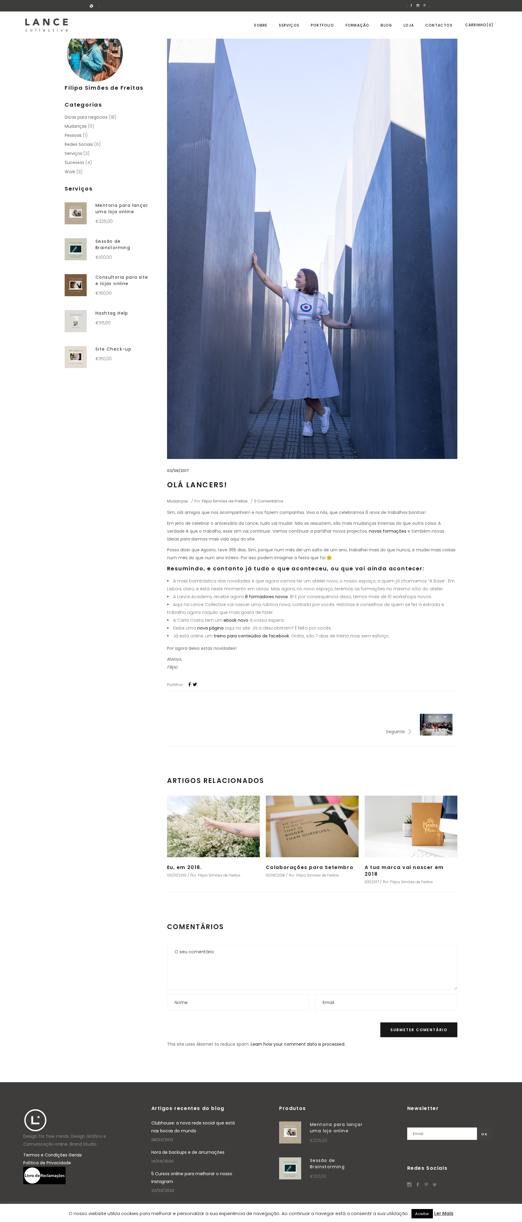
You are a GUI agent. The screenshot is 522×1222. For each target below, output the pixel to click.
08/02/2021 (162, 1140)
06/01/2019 (176, 875)
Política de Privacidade (47, 1163)
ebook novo (236, 620)
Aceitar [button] (422, 1214)
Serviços (73, 153)
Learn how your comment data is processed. (298, 1044)
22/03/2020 (162, 1190)
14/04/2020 (162, 1161)
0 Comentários (268, 501)
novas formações (387, 531)
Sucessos (74, 162)
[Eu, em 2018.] (213, 827)
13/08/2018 (275, 875)
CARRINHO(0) (479, 24)
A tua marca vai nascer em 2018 (404, 870)
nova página (210, 628)
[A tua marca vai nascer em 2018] (411, 827)
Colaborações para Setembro (310, 867)
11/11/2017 (372, 881)
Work (70, 172)
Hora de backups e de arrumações (187, 1152)
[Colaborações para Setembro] (312, 827)
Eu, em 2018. (184, 867)
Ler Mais (443, 1213)
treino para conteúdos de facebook (251, 636)
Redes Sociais (79, 144)
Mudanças (177, 501)
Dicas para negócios (86, 117)
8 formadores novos (266, 597)
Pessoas (73, 135)
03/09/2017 (177, 470)
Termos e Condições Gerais (52, 1155)
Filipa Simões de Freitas (225, 501)
